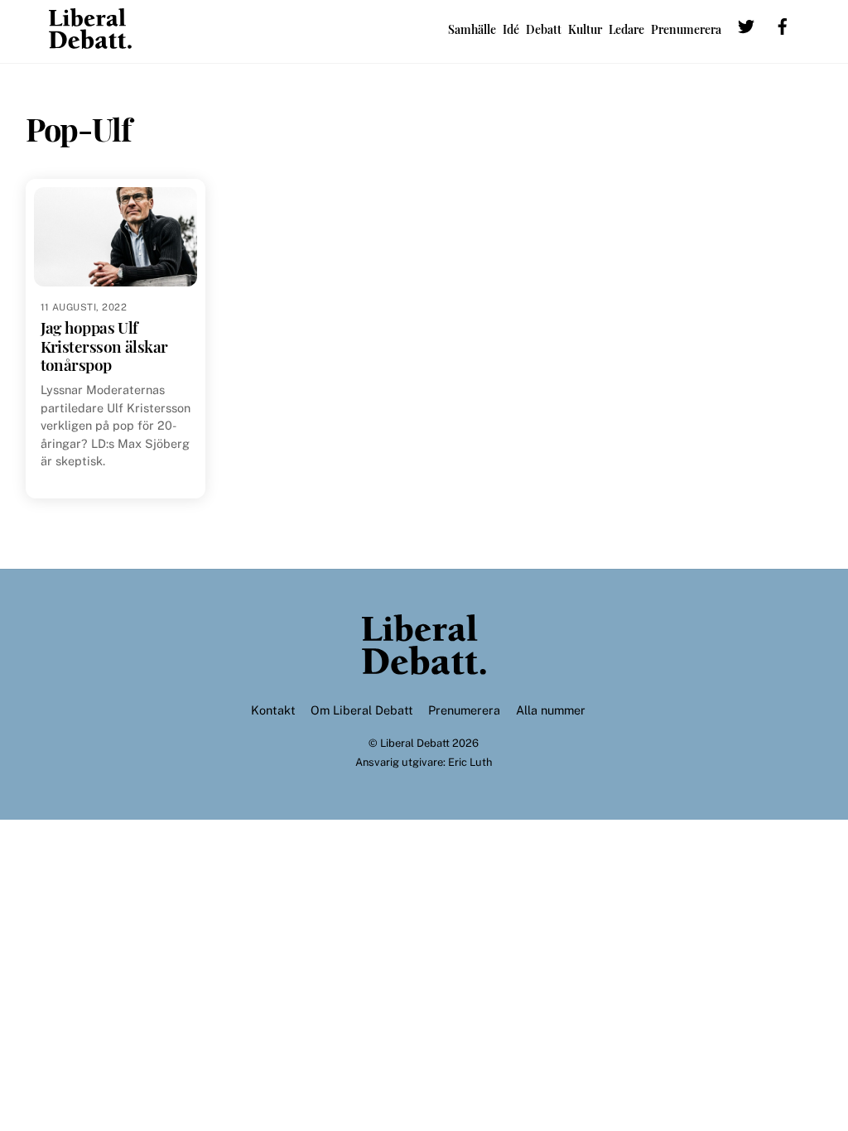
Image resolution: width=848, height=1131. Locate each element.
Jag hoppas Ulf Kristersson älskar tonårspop (104, 346)
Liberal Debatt (415, 743)
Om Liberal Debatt (362, 710)
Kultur (585, 29)
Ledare (626, 29)
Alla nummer (550, 710)
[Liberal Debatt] (90, 40)
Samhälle (472, 29)
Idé (511, 29)
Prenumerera (686, 29)
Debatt (543, 29)
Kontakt (273, 710)
